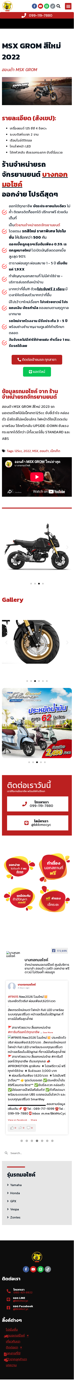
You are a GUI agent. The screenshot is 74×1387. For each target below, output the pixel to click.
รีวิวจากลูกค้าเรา (16, 1359)
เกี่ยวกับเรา (13, 1341)
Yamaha (16, 1185)
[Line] (46, 6)
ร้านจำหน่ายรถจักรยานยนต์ (30, 394)
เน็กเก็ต (55, 451)
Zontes (15, 1217)
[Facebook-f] (34, 6)
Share (34, 1119)
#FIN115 (13, 996)
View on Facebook (17, 1119)
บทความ (11, 1365)
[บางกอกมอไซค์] (14, 954)
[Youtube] (40, 6)
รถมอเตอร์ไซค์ (15, 1335)
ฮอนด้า (44, 451)
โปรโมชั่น (12, 1329)
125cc (18, 451)
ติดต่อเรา (12, 1347)
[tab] (37, 1184)
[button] (68, 6)
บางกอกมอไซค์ (27, 985)
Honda (15, 1193)
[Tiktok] (52, 6)
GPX (13, 1201)
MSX (35, 451)
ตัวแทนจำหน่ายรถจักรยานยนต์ (37, 225)
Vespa (14, 1209)
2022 (27, 451)
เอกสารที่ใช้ (13, 1353)
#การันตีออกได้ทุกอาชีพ (24, 1032)
